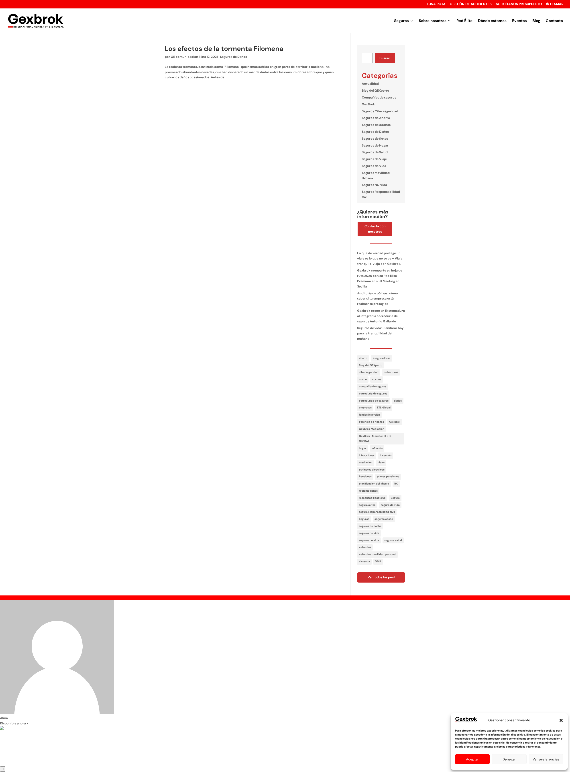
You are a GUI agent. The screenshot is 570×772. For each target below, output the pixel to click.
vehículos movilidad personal (377, 554)
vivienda (364, 561)
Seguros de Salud (375, 152)
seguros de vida (369, 533)
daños (398, 400)
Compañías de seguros (379, 97)
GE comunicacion (184, 57)
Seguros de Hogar (375, 145)
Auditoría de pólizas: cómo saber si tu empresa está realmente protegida (377, 298)
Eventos (519, 21)
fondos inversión (369, 414)
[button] (561, 720)
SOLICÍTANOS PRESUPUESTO (519, 4)
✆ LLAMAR (554, 4)
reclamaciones (368, 491)
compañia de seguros (372, 386)
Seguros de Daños (233, 57)
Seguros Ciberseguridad (380, 111)
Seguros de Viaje (374, 159)
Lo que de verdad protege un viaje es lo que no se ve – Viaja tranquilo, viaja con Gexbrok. (379, 258)
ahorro (363, 358)
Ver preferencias (546, 759)
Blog (536, 21)
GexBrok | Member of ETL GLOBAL (375, 438)
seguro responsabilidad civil (377, 512)
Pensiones (365, 476)
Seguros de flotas (375, 139)
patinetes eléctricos (372, 469)
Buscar (384, 58)
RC (396, 483)
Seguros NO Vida (374, 185)
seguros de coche (370, 526)
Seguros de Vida (374, 166)
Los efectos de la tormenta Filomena (224, 48)
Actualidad (370, 84)
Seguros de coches (376, 125)
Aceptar (472, 759)
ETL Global (384, 407)
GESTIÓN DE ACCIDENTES (471, 4)
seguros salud (393, 540)
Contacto (554, 21)
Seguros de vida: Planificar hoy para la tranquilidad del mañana (380, 333)
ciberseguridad (369, 372)
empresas (365, 407)
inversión (385, 455)
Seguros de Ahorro (376, 118)
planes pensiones (388, 476)
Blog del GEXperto (375, 90)
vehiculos (365, 547)
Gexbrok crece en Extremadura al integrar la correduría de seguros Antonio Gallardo (381, 316)
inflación (377, 448)
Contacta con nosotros (375, 228)
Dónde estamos (492, 21)
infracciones (367, 455)
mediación (365, 462)
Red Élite (464, 21)
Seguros (401, 21)
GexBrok (368, 104)
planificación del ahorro (374, 483)
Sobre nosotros (432, 21)
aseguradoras (381, 358)
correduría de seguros (373, 393)
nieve (381, 462)
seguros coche (384, 519)
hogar (362, 448)
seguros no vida (369, 540)
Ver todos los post (381, 577)
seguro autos (367, 505)
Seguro (395, 498)
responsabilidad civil (372, 498)
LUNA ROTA (436, 4)
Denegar (509, 759)
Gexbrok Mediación (371, 429)
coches (376, 379)
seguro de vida (390, 505)
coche (363, 379)
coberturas (391, 372)
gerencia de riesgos (371, 422)
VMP (378, 561)
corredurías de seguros (374, 400)
